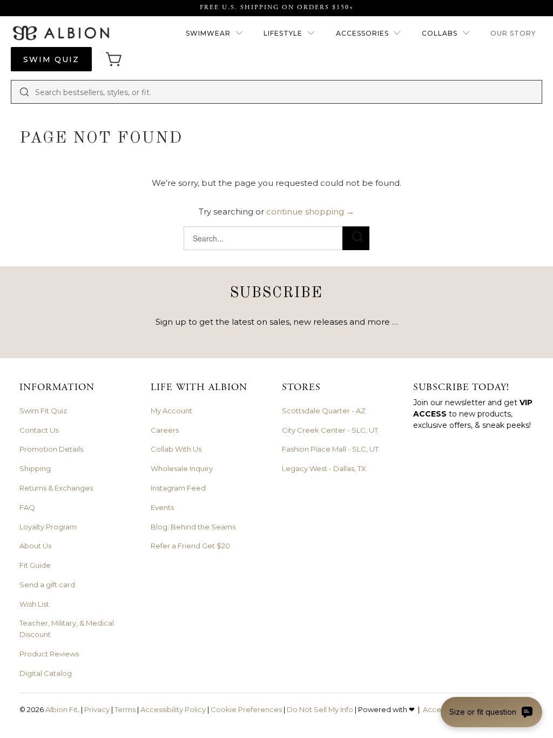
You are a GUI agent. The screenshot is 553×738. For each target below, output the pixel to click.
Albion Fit (61, 709)
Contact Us (38, 430)
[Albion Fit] (61, 34)
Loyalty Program (48, 526)
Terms (125, 709)
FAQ (27, 507)
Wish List (34, 604)
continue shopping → (310, 211)
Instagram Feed (178, 488)
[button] (214, 34)
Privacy (97, 709)
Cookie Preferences (246, 709)
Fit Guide (35, 565)
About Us (35, 545)
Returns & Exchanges (56, 488)
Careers (165, 430)
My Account (171, 410)
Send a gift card (47, 584)
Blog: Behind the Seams (193, 526)
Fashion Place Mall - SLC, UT (330, 449)
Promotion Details (51, 449)
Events (162, 507)
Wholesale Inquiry (182, 468)
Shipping (35, 468)
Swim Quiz (51, 59)
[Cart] (110, 59)
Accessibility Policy (173, 709)
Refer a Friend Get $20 (190, 545)
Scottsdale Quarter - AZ (324, 410)
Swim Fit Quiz (43, 410)
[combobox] (284, 91)
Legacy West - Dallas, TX (324, 468)
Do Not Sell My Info (320, 709)
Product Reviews (49, 653)
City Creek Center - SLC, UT (330, 430)
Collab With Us (176, 449)
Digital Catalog (45, 673)
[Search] (24, 91)
